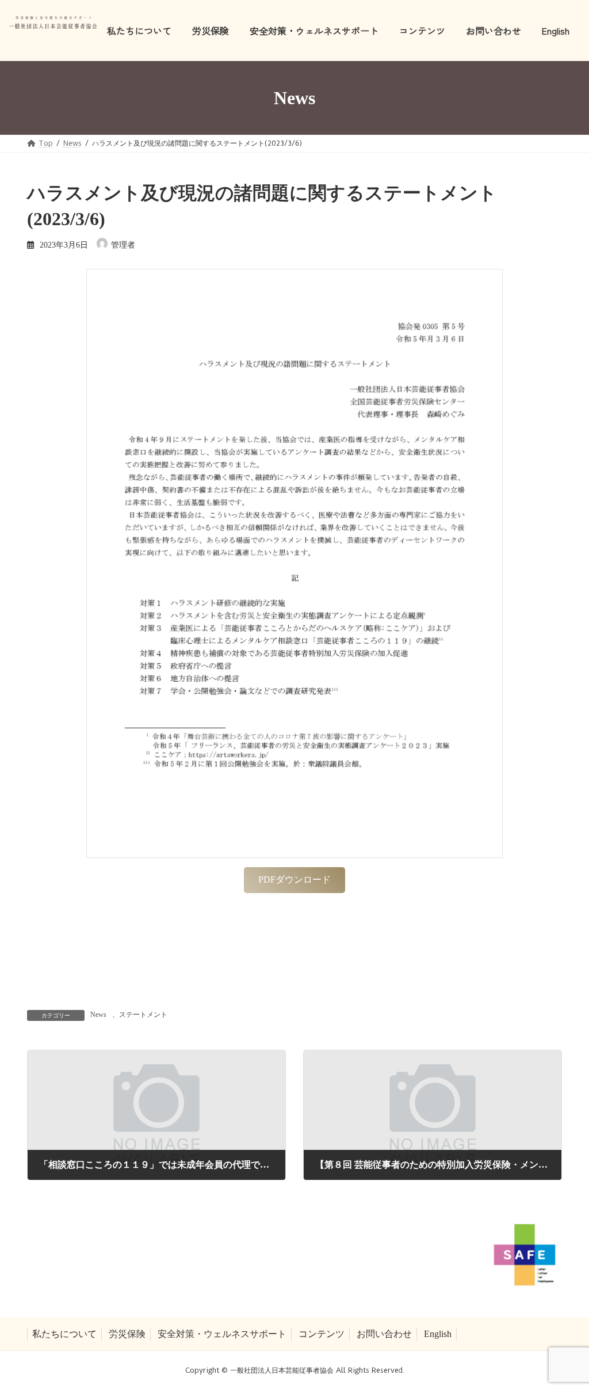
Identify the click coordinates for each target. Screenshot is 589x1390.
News (98, 1015)
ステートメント (143, 1015)
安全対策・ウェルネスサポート (222, 1334)
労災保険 (127, 1334)
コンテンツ (322, 1334)
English (438, 1334)
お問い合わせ (384, 1334)
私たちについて (64, 1334)
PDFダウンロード (294, 879)
